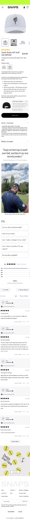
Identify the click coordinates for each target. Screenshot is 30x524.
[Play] (15, 188)
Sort (16, 296)
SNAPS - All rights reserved (17, 518)
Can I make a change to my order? (14, 240)
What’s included (7, 141)
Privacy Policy (22, 493)
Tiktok (20, 511)
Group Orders (4, 496)
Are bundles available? (10, 255)
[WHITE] (9, 67)
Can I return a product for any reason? (12, 247)
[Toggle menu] (2, 7)
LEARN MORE (15, 472)
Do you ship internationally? (12, 227)
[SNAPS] (13, 7)
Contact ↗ (13, 490)
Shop (2, 490)
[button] (15, 50)
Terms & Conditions (24, 496)
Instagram (11, 511)
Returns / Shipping (23, 490)
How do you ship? (8, 234)
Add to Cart (15, 115)
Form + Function (7, 123)
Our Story (3, 493)
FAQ (11, 493)
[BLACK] (3, 67)
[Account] (24, 7)
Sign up (25, 501)
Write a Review (25, 290)
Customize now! (17, 109)
